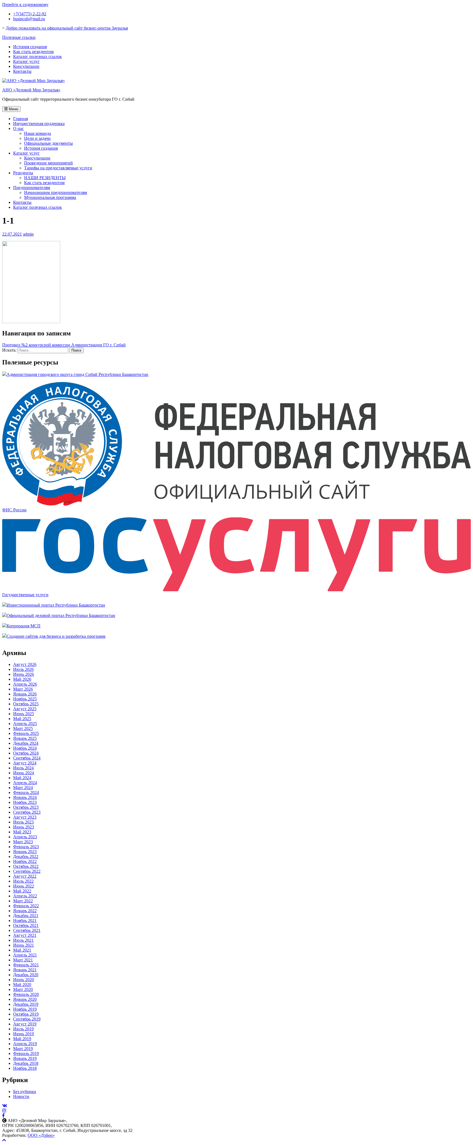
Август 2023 (24, 817)
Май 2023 (22, 832)
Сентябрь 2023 (27, 812)
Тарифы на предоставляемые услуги (58, 168)
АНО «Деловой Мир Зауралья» (31, 90)
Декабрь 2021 (25, 915)
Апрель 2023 (25, 836)
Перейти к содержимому (25, 4)
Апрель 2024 (25, 782)
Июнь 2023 (23, 827)
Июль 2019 (23, 1029)
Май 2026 (22, 679)
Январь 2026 (25, 694)
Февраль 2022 (26, 905)
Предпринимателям (31, 187)
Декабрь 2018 (25, 1063)
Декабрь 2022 (25, 856)
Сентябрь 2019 (27, 1019)
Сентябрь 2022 (27, 871)
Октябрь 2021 (26, 925)
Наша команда (37, 133)
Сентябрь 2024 (27, 758)
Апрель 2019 (25, 1043)
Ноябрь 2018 (25, 1068)
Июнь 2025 (23, 713)
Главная (20, 118)
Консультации (26, 66)
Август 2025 (24, 708)
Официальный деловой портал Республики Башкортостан (61, 615)
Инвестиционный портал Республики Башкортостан (56, 605)
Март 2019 (23, 1048)
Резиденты (23, 172)
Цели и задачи (37, 138)
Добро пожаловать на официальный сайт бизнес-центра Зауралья (67, 28)
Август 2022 (24, 876)
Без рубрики (24, 1091)
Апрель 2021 (25, 955)
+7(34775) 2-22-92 (29, 13)
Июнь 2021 (23, 945)
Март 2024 (23, 787)
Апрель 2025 (25, 723)
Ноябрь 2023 (25, 802)
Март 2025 (23, 728)
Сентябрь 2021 (27, 930)
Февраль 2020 (26, 994)
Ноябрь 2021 (25, 920)
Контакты (22, 71)
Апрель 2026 (25, 684)
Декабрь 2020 (25, 974)
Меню (13, 109)
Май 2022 (22, 891)
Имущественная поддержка (39, 123)
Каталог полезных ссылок (37, 56)
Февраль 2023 (26, 846)
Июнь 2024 (23, 772)
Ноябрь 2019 (25, 1009)
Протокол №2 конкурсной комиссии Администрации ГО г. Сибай (64, 345)
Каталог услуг (26, 61)
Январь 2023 (25, 851)
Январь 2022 (25, 910)
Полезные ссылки (19, 37)
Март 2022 (23, 900)
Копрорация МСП (24, 626)
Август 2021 (24, 935)
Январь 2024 (25, 797)
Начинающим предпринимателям (55, 192)
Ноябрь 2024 (25, 748)
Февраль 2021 (26, 965)
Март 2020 (23, 989)
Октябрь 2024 (26, 753)
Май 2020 (22, 984)
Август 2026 (24, 664)
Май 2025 (22, 718)
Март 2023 (23, 841)
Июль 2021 (23, 940)
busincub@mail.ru (29, 18)
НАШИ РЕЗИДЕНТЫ (45, 177)
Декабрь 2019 (25, 1004)
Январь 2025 (25, 738)
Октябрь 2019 (26, 1014)
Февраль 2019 (26, 1053)
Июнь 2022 (23, 886)
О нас (18, 128)
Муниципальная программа (50, 197)
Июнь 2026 (23, 674)
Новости (21, 1096)
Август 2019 (24, 1024)
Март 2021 (23, 960)
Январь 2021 (25, 969)
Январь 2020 (25, 999)
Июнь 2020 (23, 979)
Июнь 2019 (23, 1033)
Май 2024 (22, 777)
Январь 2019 (25, 1058)
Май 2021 (22, 950)
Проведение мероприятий (48, 163)
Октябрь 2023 (26, 807)
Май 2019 (22, 1038)
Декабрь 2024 (25, 743)
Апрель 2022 (25, 896)
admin (28, 234)
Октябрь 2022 (26, 866)
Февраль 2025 (26, 733)
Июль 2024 (23, 768)
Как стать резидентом (33, 51)
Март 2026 (23, 689)
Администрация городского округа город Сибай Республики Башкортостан (77, 374)
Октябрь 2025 (26, 704)
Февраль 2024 (26, 792)
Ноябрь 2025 (25, 699)
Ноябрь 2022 (25, 861)
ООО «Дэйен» (41, 1135)
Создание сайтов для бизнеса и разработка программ (56, 636)
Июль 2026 (23, 669)
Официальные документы (48, 143)
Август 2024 (24, 763)
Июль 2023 (23, 822)
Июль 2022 (23, 881)
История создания (30, 46)
